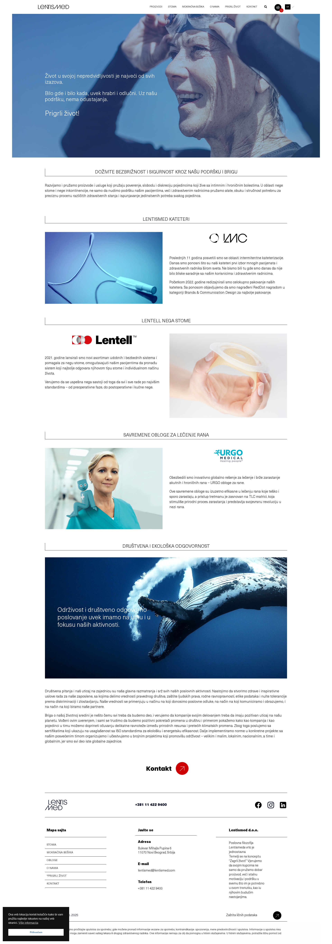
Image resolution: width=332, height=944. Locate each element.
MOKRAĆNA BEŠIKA (60, 852)
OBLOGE (52, 860)
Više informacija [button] (28, 922)
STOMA (51, 844)
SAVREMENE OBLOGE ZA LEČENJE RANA (166, 435)
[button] (265, 7)
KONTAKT (53, 883)
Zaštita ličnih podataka (241, 915)
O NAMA (52, 868)
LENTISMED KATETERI (166, 219)
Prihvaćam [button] (36, 932)
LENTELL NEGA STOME (166, 321)
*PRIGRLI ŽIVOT (57, 876)
